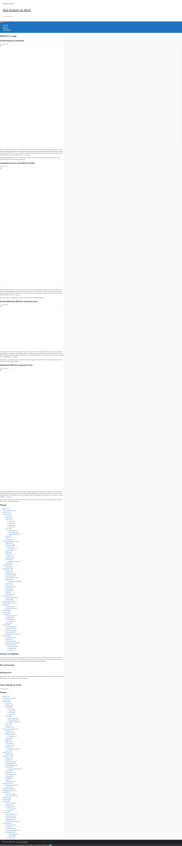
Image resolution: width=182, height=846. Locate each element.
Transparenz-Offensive (11, 634)
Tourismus (8, 539)
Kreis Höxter (35, 157)
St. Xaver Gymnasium (28, 297)
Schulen (48, 157)
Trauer (7, 592)
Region (4, 605)
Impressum (5, 26)
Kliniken (8, 639)
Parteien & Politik (10, 577)
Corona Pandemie (10, 626)
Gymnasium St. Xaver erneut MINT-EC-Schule (17, 163)
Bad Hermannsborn (13, 561)
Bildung (5, 157)
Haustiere (8, 518)
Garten (7, 516)
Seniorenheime (9, 586)
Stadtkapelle (9, 590)
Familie (7, 572)
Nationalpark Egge (13, 534)
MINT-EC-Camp (10, 159)
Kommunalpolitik (7, 601)
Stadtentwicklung (10, 597)
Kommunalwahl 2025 (8, 603)
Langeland (8, 556)
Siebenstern (11, 548)
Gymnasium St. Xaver (55, 157)
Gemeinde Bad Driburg (20, 157)
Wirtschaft (5, 635)
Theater (44, 499)
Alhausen (8, 543)
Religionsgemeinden (14, 581)
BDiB (1, 157)
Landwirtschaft (9, 641)
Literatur (11, 523)
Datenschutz (5, 28)
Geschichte (5, 565)
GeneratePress (24, 842)
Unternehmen (9, 644)
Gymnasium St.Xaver (51, 499)
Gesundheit (8, 619)
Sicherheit (8, 588)
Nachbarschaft (9, 576)
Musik (36, 499)
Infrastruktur (27, 359)
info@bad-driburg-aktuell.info (29, 659)
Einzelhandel (12, 646)
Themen (5, 624)
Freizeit (5, 514)
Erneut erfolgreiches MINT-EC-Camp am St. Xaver (19, 301)
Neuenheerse (9, 557)
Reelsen (8, 563)
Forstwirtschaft (9, 637)
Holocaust (8, 566)
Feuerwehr (5, 512)
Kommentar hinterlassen (19, 159)
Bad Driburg (3, 297)
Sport (7, 537)
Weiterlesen (27, 154)
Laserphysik (2, 159)
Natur (46, 359)
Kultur (7, 519)
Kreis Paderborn (42, 157)
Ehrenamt (8, 617)
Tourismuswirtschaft (11, 643)
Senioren (8, 585)
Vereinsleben (9, 594)
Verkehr (8, 599)
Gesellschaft (28, 157)
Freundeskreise (9, 574)
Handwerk (11, 648)
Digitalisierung (10, 157)
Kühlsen (8, 554)
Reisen (7, 536)
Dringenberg (9, 547)
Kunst (33, 499)
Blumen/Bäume (12, 532)
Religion (8, 579)
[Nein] (52, 845)
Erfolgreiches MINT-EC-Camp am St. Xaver (16, 365)
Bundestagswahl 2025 (8, 510)
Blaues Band (12, 530)
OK (50, 845)
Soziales (5, 614)
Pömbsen (8, 559)
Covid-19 (11, 621)
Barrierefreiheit (10, 615)
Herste (7, 552)
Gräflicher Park (9, 630)
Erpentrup (8, 550)
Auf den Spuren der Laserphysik (12, 40)
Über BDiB (5, 25)
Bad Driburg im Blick (17, 10)
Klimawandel (9, 632)
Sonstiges (5, 612)
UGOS (10, 650)
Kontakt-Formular (7, 30)
